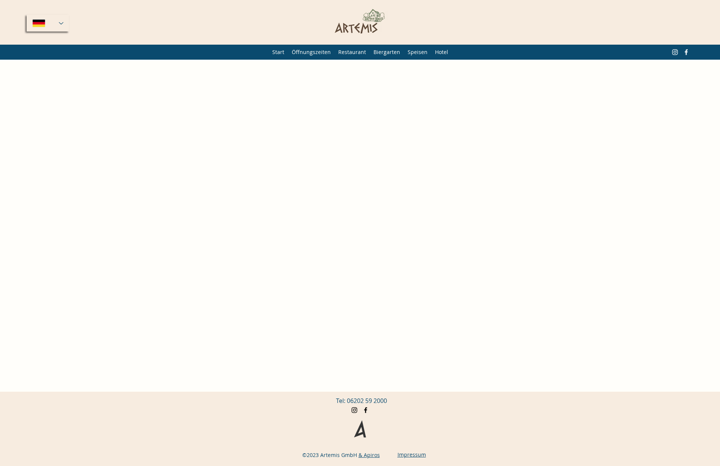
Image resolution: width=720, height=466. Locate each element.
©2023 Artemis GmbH (329, 454)
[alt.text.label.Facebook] (686, 52)
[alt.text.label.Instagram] (675, 52)
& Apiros (369, 454)
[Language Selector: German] (48, 23)
